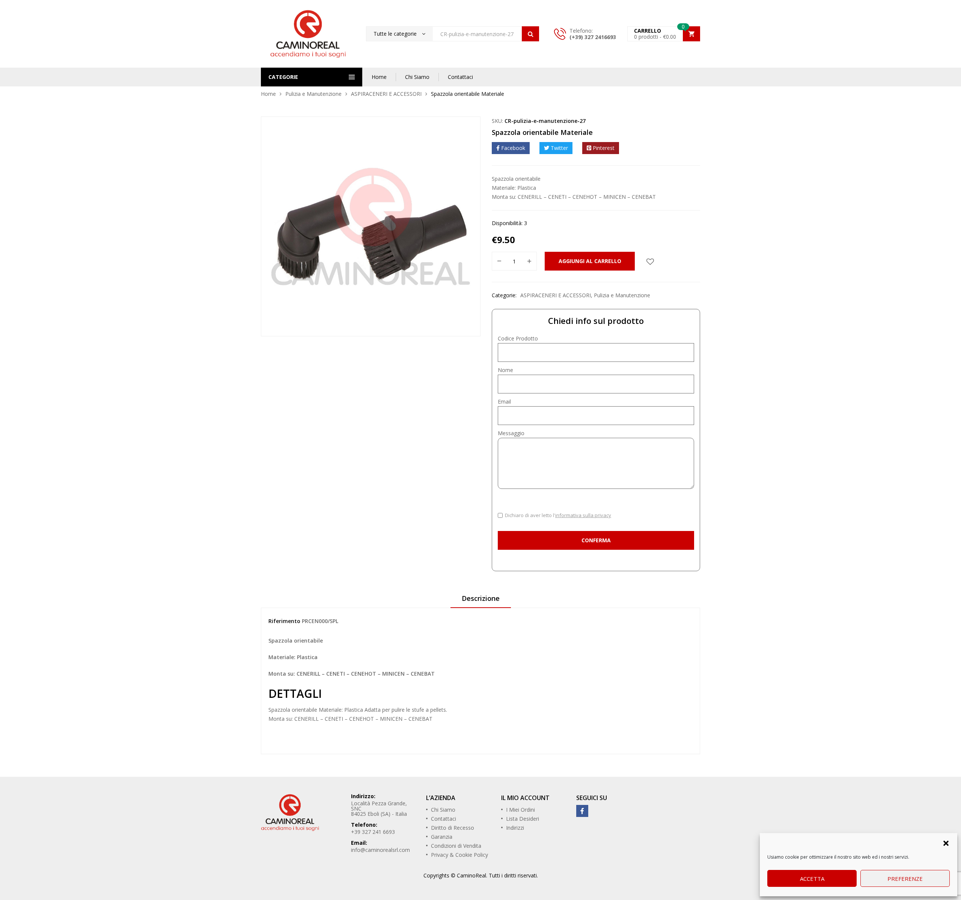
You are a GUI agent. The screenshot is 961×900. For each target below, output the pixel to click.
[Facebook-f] (582, 811)
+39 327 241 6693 (373, 831)
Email (504, 401)
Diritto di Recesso (452, 827)
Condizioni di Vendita (456, 845)
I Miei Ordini (520, 809)
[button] (946, 842)
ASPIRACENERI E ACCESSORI (386, 93)
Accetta (812, 878)
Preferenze (905, 878)
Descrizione (481, 598)
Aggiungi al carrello (590, 261)
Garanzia (441, 836)
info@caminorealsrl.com (380, 849)
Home (379, 76)
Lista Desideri (522, 818)
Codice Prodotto (518, 338)
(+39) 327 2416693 (592, 37)
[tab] (480, 601)
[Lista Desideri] (650, 261)
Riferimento (284, 621)
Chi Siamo (417, 76)
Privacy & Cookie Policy (459, 854)
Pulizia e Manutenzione (313, 93)
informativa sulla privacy (583, 515)
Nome (505, 370)
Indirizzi (515, 827)
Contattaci (460, 76)
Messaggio (511, 433)
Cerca (530, 33)
